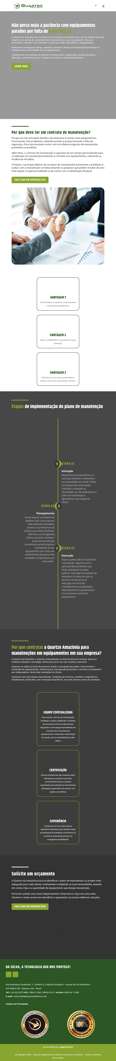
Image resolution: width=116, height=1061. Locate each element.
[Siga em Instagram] (8, 974)
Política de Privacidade (17, 1004)
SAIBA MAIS (21, 66)
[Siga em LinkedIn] (15, 974)
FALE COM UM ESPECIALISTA (30, 906)
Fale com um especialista (30, 180)
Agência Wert (66, 1047)
